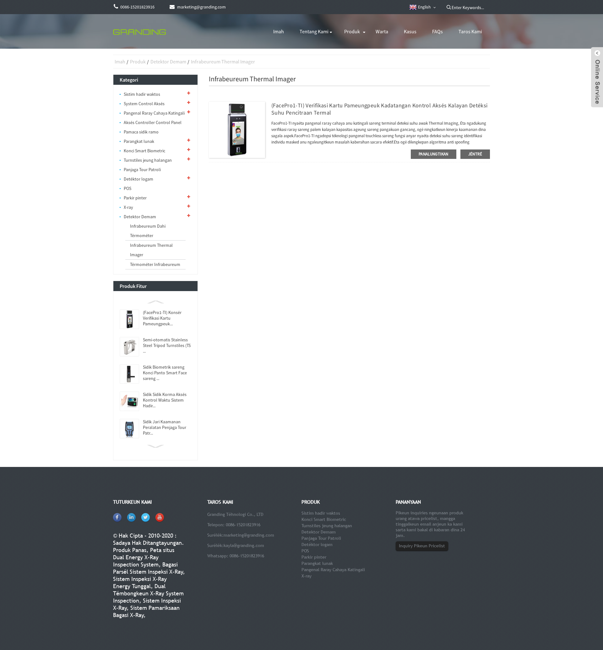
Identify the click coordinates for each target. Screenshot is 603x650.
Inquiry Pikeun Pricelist (422, 546)
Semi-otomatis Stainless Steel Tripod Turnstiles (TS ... (167, 345)
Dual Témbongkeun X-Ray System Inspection (148, 593)
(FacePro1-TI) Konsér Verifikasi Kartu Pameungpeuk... (162, 318)
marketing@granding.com (249, 535)
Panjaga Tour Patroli (142, 169)
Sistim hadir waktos (142, 94)
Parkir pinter (135, 198)
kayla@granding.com (244, 545)
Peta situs (162, 550)
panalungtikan (433, 154)
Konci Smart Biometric (144, 151)
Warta (382, 31)
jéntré (475, 154)
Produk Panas (129, 550)
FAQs (437, 31)
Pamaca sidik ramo (141, 132)
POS (127, 188)
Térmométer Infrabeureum (155, 264)
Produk (352, 31)
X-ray (128, 207)
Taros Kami (470, 31)
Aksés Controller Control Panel (153, 122)
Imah (278, 31)
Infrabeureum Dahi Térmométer (148, 230)
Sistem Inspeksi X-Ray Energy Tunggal (140, 582)
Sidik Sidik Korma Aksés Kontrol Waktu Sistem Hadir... (165, 400)
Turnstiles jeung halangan (148, 160)
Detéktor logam (138, 179)
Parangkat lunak (139, 141)
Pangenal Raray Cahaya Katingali (154, 113)
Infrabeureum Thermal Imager (223, 61)
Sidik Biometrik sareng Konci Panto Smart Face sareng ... (165, 372)
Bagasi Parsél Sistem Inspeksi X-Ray (148, 568)
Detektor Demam (168, 61)
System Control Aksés (144, 103)
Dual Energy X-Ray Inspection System (136, 561)
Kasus (410, 31)
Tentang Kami (314, 31)
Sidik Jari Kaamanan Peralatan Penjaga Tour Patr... (164, 427)
